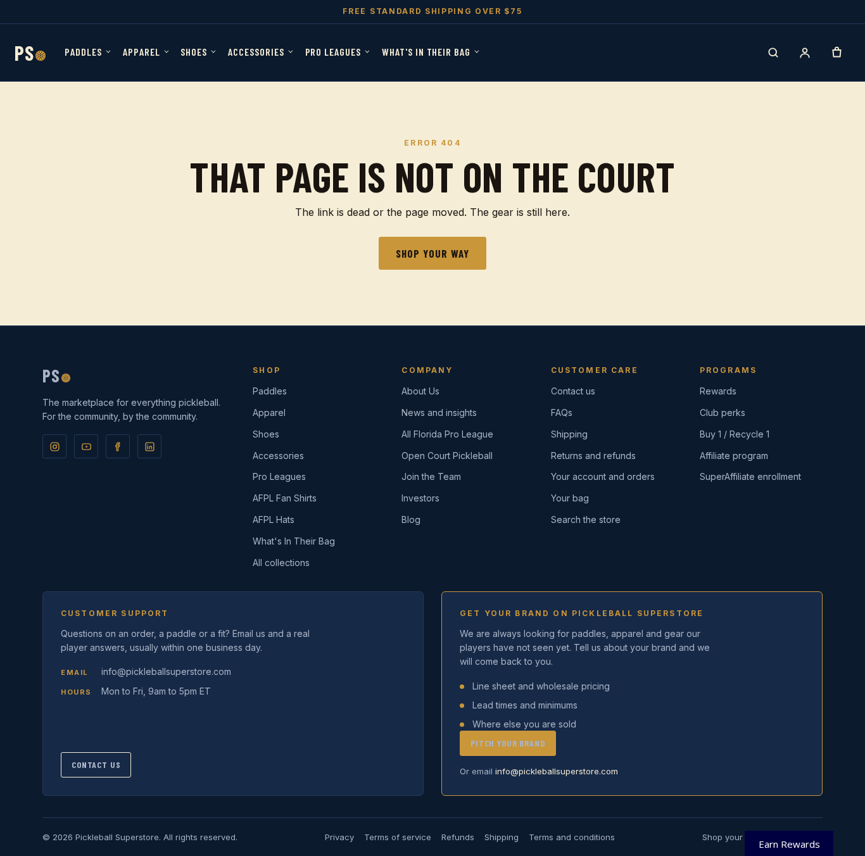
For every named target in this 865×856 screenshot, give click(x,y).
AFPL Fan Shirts (285, 498)
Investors (420, 498)
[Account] (805, 52)
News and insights (439, 412)
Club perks (722, 412)
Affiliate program (734, 455)
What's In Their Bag (426, 52)
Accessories (256, 52)
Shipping (569, 434)
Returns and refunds (593, 455)
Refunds (457, 837)
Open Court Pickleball (447, 455)
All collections (281, 562)
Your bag (570, 498)
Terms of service (397, 837)
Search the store (586, 519)
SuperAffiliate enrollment (750, 476)
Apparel (141, 52)
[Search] (773, 52)
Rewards (718, 391)
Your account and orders (603, 476)
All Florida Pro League (447, 434)
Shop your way (432, 253)
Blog (410, 519)
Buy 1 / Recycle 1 (734, 434)
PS (30, 52)
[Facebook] (118, 446)
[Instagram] (54, 446)
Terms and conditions (572, 837)
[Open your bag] (836, 52)
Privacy (339, 837)
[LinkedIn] (149, 446)
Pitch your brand (507, 743)
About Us (420, 391)
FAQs (561, 412)
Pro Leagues (333, 52)
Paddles (83, 52)
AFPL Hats (273, 519)
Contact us (573, 391)
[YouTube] (86, 446)
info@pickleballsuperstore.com (166, 671)
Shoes (193, 52)
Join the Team (431, 476)
